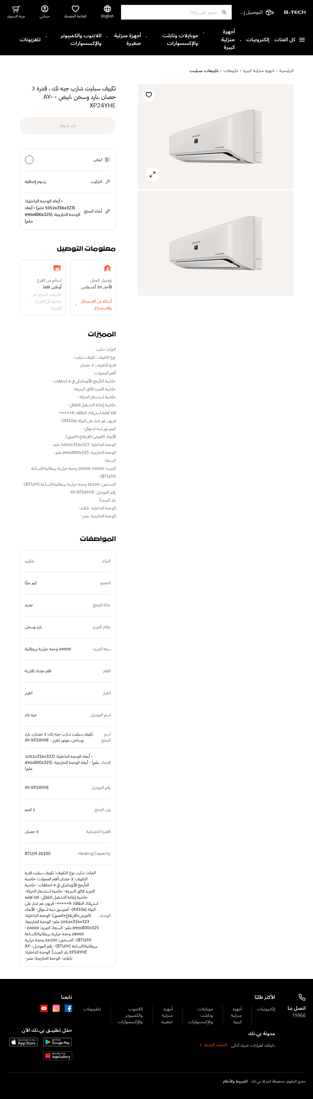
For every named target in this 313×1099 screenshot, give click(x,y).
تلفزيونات (30, 40)
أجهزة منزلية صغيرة (127, 40)
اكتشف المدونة (215, 1045)
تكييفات (230, 71)
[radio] (29, 160)
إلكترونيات (257, 40)
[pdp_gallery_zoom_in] (215, 136)
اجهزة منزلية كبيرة (258, 71)
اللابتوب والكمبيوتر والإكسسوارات (81, 40)
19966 (299, 1015)
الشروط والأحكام (235, 1081)
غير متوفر (67, 125)
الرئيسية (286, 71)
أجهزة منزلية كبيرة (228, 40)
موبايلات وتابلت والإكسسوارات (180, 40)
